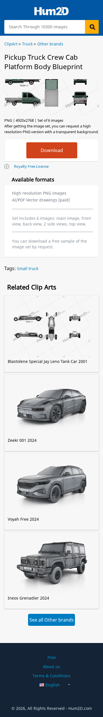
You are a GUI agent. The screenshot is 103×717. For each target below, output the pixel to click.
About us (51, 666)
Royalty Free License (31, 166)
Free (51, 657)
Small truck (27, 268)
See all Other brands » (51, 621)
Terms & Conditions (51, 675)
